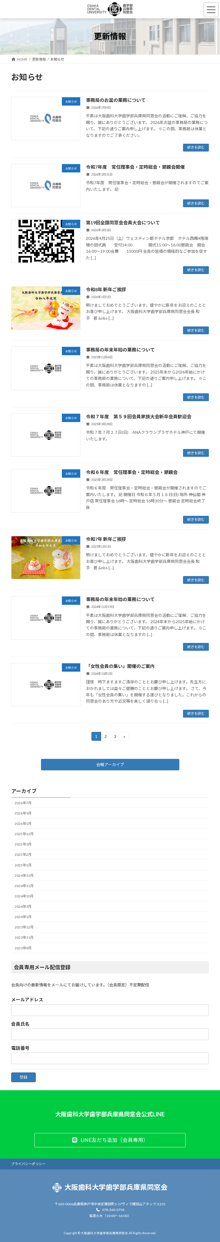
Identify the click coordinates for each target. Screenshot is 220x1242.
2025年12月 (24, 834)
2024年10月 (24, 896)
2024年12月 (24, 875)
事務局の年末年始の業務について (120, 349)
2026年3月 (23, 813)
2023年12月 (24, 927)
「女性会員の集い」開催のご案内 (120, 666)
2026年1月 (23, 823)
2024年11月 (24, 885)
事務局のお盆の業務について (116, 100)
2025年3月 (23, 844)
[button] (110, 764)
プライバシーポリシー (28, 1164)
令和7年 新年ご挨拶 (106, 539)
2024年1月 (23, 917)
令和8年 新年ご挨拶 (106, 289)
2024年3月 (23, 906)
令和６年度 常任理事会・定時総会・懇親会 (132, 472)
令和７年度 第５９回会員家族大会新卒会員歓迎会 (138, 416)
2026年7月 (23, 802)
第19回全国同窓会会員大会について (123, 222)
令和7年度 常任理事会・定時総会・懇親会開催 (135, 167)
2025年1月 (23, 865)
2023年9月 (23, 948)
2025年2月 (23, 854)
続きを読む (196, 147)
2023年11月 (24, 937)
